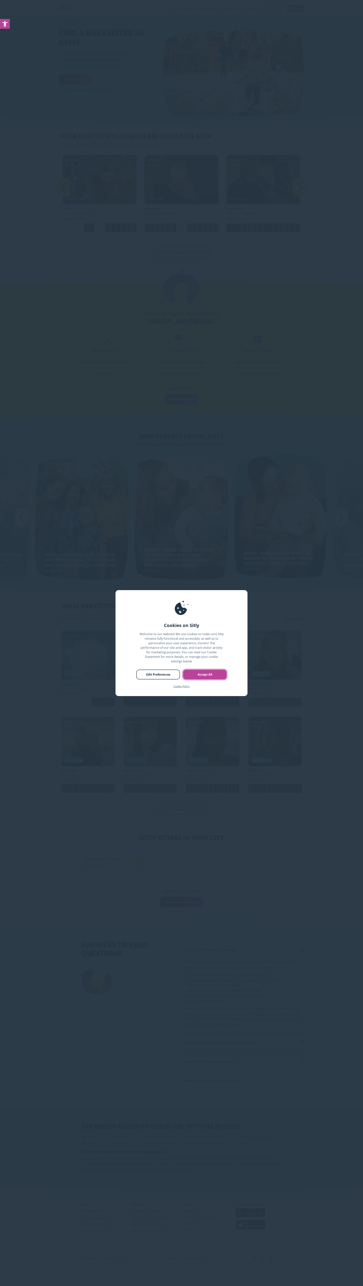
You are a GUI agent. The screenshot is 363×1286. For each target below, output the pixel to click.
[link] (5, 24)
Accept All (205, 674)
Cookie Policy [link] (181, 686)
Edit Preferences (158, 674)
